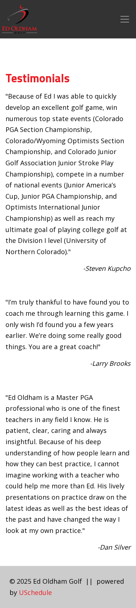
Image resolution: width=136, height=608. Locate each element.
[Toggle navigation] (125, 19)
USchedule (35, 592)
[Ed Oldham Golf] (19, 18)
